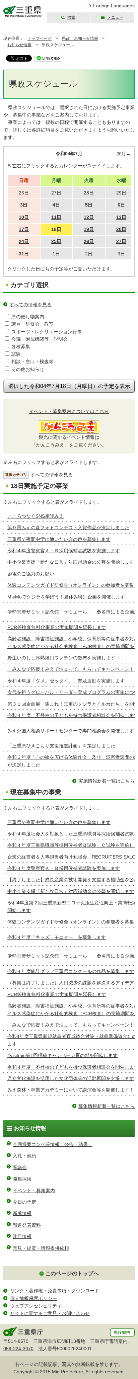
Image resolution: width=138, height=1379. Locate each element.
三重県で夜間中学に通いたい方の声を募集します (59, 539)
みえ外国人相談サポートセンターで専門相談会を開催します (70, 730)
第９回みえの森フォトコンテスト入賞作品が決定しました (68, 527)
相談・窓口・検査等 (32, 361)
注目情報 (22, 1236)
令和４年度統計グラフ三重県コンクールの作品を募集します (70, 971)
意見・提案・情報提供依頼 (41, 1248)
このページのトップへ (72, 1273)
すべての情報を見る (30, 304)
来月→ (124, 153)
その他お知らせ (27, 369)
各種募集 (20, 346)
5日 (88, 205)
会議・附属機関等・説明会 (39, 339)
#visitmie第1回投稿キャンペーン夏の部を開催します (62, 1055)
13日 (121, 217)
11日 (56, 217)
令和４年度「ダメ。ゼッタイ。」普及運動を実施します (66, 680)
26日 (89, 241)
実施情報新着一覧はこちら (106, 781)
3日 (23, 205)
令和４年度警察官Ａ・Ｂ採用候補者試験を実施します (63, 550)
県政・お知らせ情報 (80, 38)
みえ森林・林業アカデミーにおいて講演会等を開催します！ (70, 1089)
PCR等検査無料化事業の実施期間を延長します (56, 627)
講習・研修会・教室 (32, 324)
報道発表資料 (27, 1225)
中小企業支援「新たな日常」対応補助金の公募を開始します (70, 562)
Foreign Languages (114, 5)
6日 (121, 205)
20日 (121, 229)
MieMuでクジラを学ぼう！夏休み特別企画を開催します (66, 596)
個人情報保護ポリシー (33, 1298)
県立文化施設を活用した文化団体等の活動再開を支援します (70, 1078)
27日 (121, 241)
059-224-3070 (18, 1348)
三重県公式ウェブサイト (22, 11)
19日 (89, 229)
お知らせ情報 (19, 45)
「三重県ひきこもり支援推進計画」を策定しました (61, 745)
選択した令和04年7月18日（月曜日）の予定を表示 (69, 386)
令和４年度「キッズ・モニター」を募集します (56, 937)
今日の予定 (24, 1202)
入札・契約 (24, 1155)
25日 (56, 241)
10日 (24, 217)
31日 (24, 253)
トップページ (39, 38)
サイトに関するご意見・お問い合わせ (50, 1313)
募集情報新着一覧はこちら (106, 1106)
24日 (24, 241)
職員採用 (22, 1179)
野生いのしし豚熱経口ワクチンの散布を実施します (61, 657)
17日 (24, 229)
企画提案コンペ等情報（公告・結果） (52, 1144)
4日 (56, 205)
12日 (89, 217)
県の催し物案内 (27, 316)
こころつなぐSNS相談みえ (35, 516)
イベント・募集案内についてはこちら (69, 411)
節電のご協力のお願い (30, 573)
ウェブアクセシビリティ (36, 1305)
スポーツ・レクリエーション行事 (46, 331)
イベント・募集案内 (34, 1190)
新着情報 (22, 1213)
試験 (16, 354)
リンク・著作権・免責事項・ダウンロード (54, 1290)
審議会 (20, 1167)
